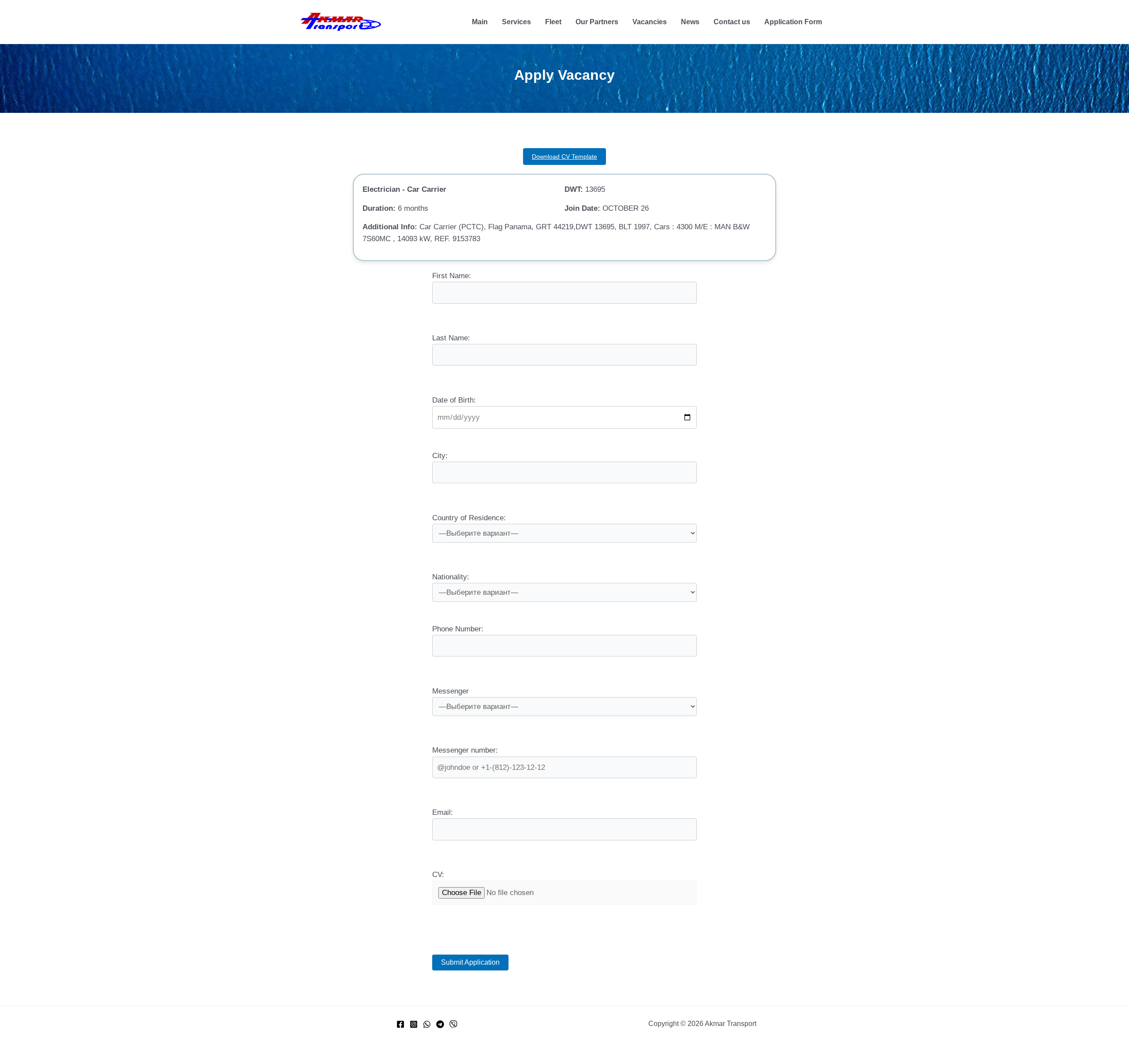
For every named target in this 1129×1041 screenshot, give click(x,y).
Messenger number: (465, 750)
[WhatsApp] (427, 1024)
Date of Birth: (454, 400)
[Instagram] (414, 1024)
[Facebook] (400, 1024)
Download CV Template (564, 156)
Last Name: (451, 338)
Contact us (732, 22)
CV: (438, 874)
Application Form (793, 22)
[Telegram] (440, 1024)
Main (480, 22)
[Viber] (453, 1024)
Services (516, 22)
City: (440, 455)
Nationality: (450, 577)
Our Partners (597, 22)
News (690, 22)
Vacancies (649, 22)
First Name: (451, 276)
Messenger (450, 691)
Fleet (553, 22)
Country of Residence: (469, 518)
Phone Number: (457, 629)
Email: (442, 812)
